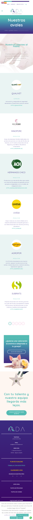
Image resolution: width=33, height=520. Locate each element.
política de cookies (10, 515)
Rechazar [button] (13, 517)
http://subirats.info (16, 309)
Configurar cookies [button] (22, 515)
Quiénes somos (13, 30)
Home (6, 30)
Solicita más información (16, 351)
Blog (8, 4)
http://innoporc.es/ (16, 148)
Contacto (13, 4)
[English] (2, 2)
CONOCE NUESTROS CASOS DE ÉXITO (16, 412)
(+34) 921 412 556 (16, 438)
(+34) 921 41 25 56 (20, 4)
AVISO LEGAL (16, 484)
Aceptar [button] (20, 517)
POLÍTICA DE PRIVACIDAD (16, 488)
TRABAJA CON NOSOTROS (16, 465)
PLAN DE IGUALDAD (16, 461)
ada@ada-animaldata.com (16, 444)
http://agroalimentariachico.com (16, 188)
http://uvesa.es (16, 228)
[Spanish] (5, 2)
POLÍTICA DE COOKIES (16, 492)
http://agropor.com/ (16, 268)
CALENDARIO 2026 (17, 470)
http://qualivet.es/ (16, 105)
